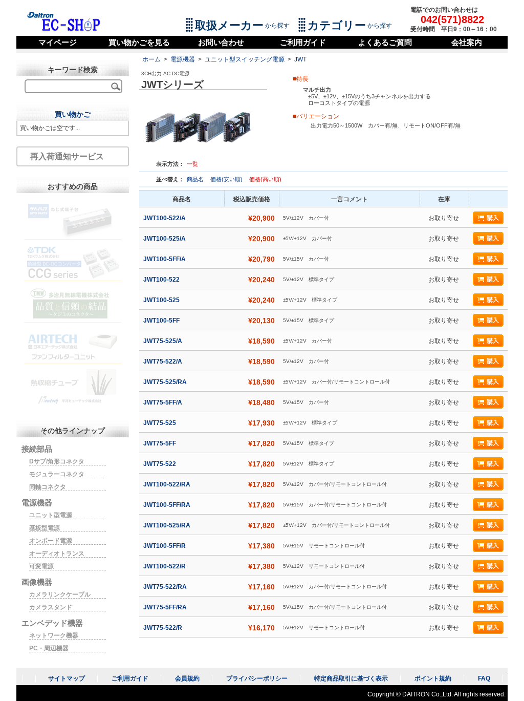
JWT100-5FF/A (165, 259)
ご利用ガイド (303, 42)
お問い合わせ (221, 42)
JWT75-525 (160, 423)
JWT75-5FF (160, 443)
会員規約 (187, 678)
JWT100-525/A (165, 238)
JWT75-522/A (163, 361)
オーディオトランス (56, 553)
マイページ (57, 42)
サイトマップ (66, 678)
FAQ (484, 678)
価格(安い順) (227, 179)
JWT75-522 (160, 464)
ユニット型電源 (50, 515)
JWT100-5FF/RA (167, 504)
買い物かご (73, 114)
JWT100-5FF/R (165, 545)
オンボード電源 (50, 540)
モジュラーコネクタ (56, 474)
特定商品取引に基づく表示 (351, 678)
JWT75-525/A (163, 341)
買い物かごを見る (139, 42)
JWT (300, 59)
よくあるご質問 (385, 42)
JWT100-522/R (165, 566)
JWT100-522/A (165, 218)
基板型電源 (44, 528)
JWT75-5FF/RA (165, 607)
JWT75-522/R (163, 627)
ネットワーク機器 (53, 635)
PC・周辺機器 (49, 648)
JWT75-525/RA (165, 382)
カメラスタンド (50, 607)
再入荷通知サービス (67, 156)
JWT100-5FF (162, 320)
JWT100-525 (162, 300)
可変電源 (41, 566)
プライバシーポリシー (257, 678)
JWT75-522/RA (165, 586)
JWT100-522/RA (167, 484)
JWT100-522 (162, 279)
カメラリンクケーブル (60, 594)
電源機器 (182, 59)
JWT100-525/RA (167, 525)
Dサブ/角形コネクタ (56, 461)
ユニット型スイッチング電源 (245, 59)
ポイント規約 (432, 678)
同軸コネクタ (47, 487)
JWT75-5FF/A (163, 402)
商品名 (196, 179)
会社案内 (466, 42)
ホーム (151, 59)
